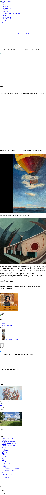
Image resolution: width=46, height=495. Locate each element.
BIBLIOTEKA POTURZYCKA (5, 449)
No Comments (27, 33)
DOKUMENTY (4, 451)
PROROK (3, 453)
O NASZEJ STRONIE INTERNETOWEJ (8, 474)
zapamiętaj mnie (3, 351)
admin (18, 33)
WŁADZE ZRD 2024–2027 (6, 475)
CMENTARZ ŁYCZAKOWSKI (7, 463)
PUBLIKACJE (5, 476)
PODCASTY (3, 439)
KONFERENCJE (4, 444)
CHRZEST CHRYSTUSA (5, 448)
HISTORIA (3, 459)
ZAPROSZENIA (4, 456)
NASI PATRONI (5, 473)
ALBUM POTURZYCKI (5, 437)
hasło (0, 350)
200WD (3, 458)
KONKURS (3, 442)
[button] (0, 486)
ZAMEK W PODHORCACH (5, 440)
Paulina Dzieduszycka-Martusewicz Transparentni (6, 320)
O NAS (2, 472)
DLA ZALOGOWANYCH (5, 450)
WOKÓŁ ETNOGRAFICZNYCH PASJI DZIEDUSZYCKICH (9, 443)
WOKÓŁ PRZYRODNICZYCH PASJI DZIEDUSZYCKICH (12, 468)
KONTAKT (3, 478)
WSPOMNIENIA (4, 454)
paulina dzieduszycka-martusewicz (16, 320)
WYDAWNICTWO (4, 447)
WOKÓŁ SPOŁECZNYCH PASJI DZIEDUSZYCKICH (8, 438)
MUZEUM (3, 460)
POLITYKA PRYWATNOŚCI (6, 477)
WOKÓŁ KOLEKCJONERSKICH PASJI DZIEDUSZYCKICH (9, 445)
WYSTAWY (4, 471)
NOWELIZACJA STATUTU (5, 452)
